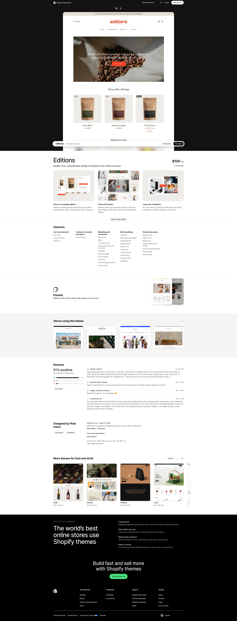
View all (170, 458)
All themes (71, 433)
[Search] (161, 2)
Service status (163, 606)
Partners (161, 598)
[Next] (182, 320)
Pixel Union (180, 166)
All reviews (59, 389)
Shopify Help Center (139, 595)
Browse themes (147, 2)
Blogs (134, 606)
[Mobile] (120, 8)
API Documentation (139, 598)
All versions (101, 428)
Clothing (83, 595)
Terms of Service (59, 615)
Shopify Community (139, 602)
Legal (160, 602)
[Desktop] (116, 8)
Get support (59, 433)
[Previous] (177, 320)
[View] (68, 337)
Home (82, 606)
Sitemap (103, 615)
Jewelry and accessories (88, 602)
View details (91, 428)
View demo (167, 144)
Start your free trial (118, 576)
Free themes (110, 598)
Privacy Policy (72, 615)
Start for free (177, 2)
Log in (167, 2)
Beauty (82, 598)
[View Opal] (161, 291)
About (160, 595)
